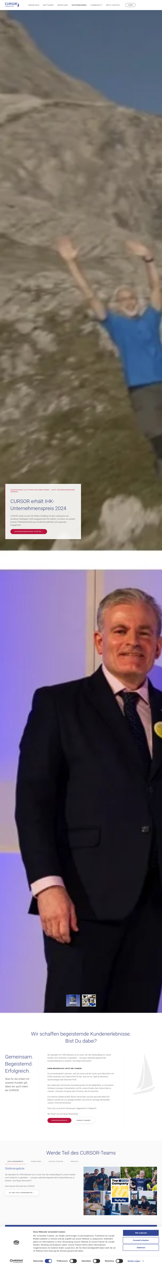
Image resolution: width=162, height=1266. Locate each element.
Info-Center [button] (113, 5)
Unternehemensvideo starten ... (28, 531)
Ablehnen (141, 1247)
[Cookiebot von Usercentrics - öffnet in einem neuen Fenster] (16, 1261)
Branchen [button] (33, 5)
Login (130, 5)
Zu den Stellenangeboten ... (22, 1192)
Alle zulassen (141, 1233)
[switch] (73, 1261)
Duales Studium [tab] (56, 1161)
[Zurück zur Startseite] (13, 5)
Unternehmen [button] (79, 5)
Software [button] (48, 5)
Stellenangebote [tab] (15, 1161)
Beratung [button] (62, 5)
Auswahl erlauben (141, 1240)
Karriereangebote (59, 1120)
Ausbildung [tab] (36, 1161)
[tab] (73, 1001)
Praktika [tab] (74, 1161)
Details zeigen (134, 1261)
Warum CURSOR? (84, 1120)
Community (96, 5)
